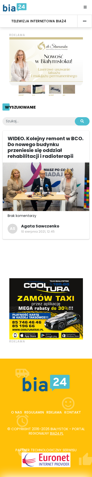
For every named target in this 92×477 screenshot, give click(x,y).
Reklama (54, 412)
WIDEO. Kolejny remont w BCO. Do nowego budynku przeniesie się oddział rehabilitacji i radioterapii (45, 147)
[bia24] (14, 7)
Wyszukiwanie (20, 107)
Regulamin (34, 412)
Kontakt (72, 412)
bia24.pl (57, 433)
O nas (16, 412)
